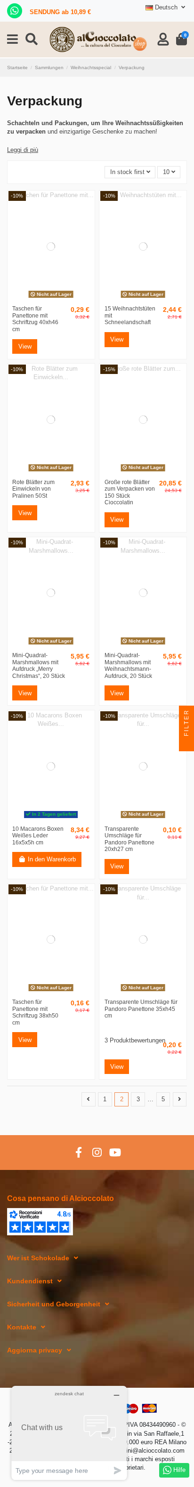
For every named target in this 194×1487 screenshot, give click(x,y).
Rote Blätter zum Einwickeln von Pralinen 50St (33, 489)
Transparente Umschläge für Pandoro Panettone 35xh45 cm (141, 1009)
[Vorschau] (50, 298)
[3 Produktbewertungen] (147, 1031)
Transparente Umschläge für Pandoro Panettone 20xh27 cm (129, 839)
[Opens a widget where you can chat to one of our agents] (69, 1432)
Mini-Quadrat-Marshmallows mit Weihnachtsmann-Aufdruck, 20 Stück (128, 665)
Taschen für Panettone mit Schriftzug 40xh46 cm (35, 319)
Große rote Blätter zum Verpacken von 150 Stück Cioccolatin (130, 492)
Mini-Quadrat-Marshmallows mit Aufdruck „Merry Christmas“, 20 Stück (38, 665)
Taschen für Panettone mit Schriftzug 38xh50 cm (35, 1012)
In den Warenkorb (52, 859)
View (25, 346)
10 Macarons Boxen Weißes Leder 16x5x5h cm (38, 836)
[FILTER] (186, 743)
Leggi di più (22, 149)
